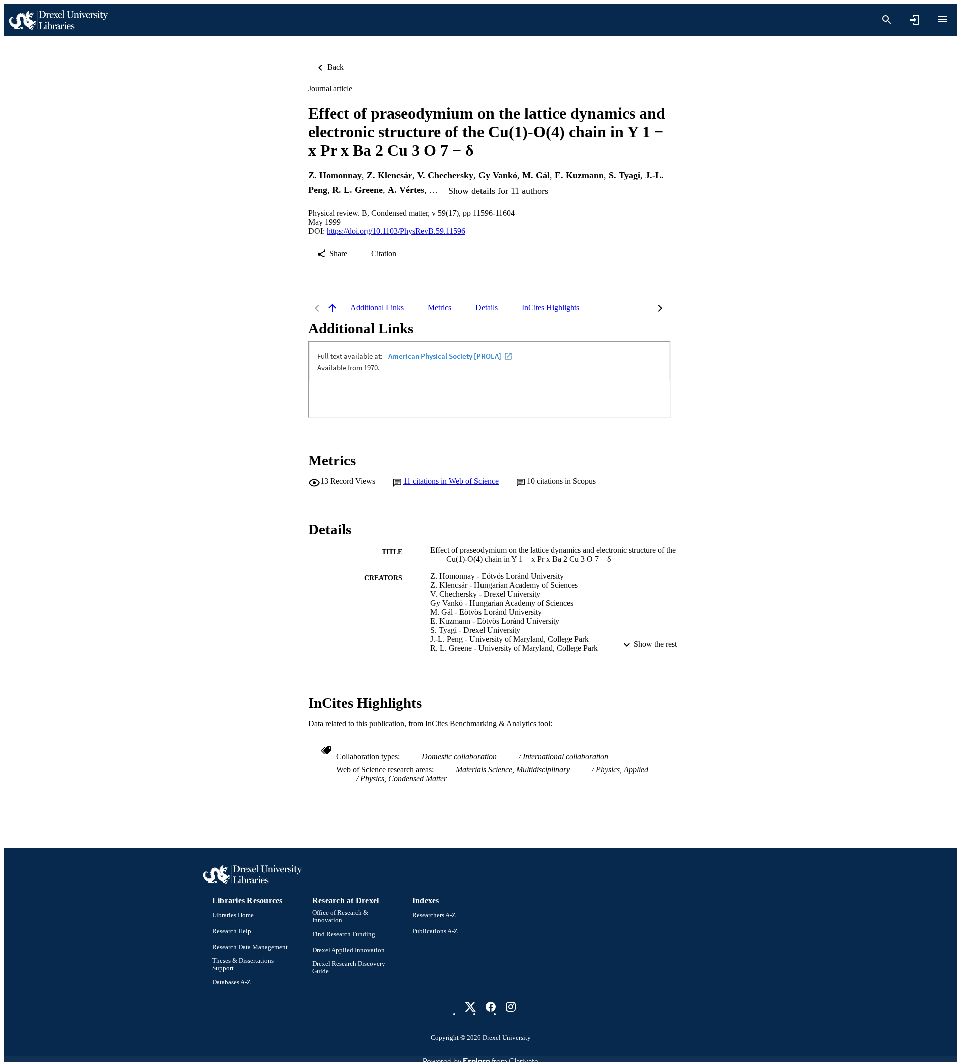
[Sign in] (915, 20)
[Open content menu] (943, 20)
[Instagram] (511, 1007)
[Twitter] (470, 1007)
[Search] (887, 20)
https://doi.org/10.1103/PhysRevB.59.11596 (396, 231)
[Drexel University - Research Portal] (58, 20)
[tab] (377, 308)
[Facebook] (490, 1007)
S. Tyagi (624, 175)
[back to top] (332, 308)
